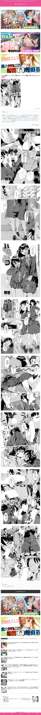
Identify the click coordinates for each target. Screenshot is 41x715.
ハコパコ (12, 586)
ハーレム (28, 638)
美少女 (36, 638)
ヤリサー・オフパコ (4, 638)
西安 (6, 584)
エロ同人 (17, 638)
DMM (10, 638)
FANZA (37, 124)
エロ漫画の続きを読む (21, 591)
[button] (38, 359)
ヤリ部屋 (32, 638)
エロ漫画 (21, 638)
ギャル (24, 638)
